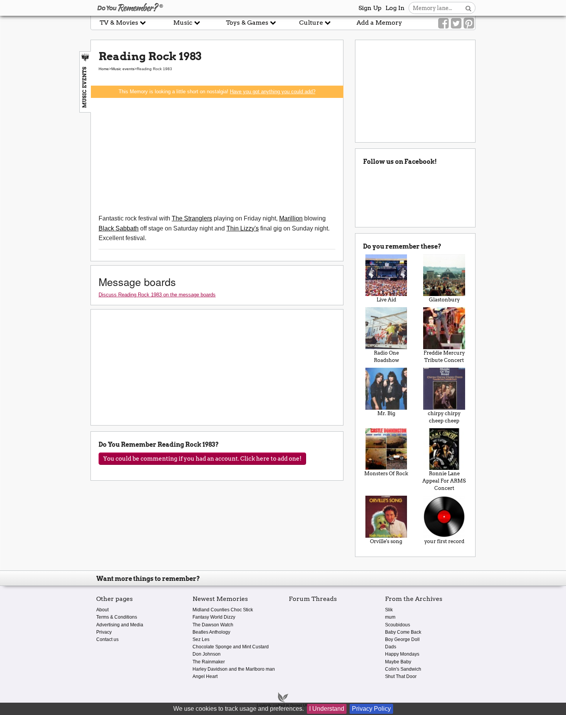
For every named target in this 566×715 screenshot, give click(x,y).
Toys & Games (248, 22)
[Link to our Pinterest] (469, 23)
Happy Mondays (402, 654)
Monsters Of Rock (386, 473)
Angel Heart (205, 676)
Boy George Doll (402, 639)
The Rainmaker (209, 662)
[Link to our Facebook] (443, 23)
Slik (389, 609)
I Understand (326, 708)
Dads (390, 646)
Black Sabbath (119, 228)
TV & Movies (120, 22)
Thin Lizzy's (242, 228)
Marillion (291, 218)
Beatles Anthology (211, 632)
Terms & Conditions (116, 617)
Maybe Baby (398, 662)
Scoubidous (397, 625)
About (102, 609)
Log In (395, 8)
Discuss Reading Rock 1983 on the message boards (157, 295)
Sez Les (201, 639)
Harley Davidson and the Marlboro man (234, 669)
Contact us (107, 639)
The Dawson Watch (213, 625)
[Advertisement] (217, 156)
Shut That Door (401, 676)
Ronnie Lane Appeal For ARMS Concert (444, 481)
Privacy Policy (371, 708)
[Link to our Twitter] (456, 23)
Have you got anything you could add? (272, 91)
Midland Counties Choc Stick (223, 609)
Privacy (104, 632)
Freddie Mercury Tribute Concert (444, 356)
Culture (312, 22)
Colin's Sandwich (403, 669)
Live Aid (386, 300)
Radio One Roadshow (386, 356)
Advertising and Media (119, 625)
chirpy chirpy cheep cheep (444, 417)
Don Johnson (207, 654)
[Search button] (468, 7)
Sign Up (370, 8)
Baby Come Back (403, 632)
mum (390, 617)
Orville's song (386, 541)
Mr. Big (386, 413)
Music (183, 22)
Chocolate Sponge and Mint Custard (231, 646)
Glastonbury (444, 300)
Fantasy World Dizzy (214, 617)
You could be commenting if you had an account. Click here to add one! (202, 458)
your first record (444, 541)
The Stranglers (192, 218)
